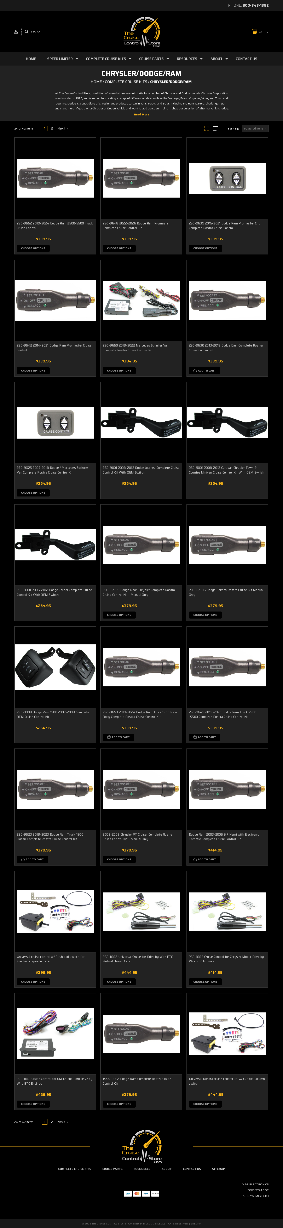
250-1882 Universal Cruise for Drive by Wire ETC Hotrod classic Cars (138, 959)
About (216, 58)
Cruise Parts (151, 58)
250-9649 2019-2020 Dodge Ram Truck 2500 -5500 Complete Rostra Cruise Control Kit (222, 715)
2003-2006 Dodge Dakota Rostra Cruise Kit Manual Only (226, 592)
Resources (187, 58)
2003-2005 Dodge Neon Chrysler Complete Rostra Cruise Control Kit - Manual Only (139, 592)
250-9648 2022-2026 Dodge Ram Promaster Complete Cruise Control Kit (136, 226)
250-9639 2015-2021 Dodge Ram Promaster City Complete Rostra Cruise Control (225, 226)
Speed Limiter (60, 58)
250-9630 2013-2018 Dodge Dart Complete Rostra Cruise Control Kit (226, 348)
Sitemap (218, 1169)
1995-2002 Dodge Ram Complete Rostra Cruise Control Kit (137, 1081)
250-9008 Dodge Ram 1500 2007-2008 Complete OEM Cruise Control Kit (53, 715)
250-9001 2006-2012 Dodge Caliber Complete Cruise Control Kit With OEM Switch (54, 592)
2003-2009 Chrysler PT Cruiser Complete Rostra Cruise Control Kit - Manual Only (138, 837)
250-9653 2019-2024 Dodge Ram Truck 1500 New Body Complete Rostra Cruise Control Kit (140, 715)
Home (31, 58)
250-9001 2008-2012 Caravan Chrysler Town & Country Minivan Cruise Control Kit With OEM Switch (226, 470)
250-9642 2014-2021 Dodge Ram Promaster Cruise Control (54, 348)
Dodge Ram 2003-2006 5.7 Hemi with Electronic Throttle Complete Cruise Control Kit (224, 837)
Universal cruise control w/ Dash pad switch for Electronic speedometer (51, 959)
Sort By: (233, 128)
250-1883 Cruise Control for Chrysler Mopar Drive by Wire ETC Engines (226, 959)
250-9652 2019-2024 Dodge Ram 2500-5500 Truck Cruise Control (55, 226)
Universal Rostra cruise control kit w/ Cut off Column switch (227, 1081)
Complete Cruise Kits (106, 58)
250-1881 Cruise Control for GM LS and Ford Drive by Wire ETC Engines (54, 1081)
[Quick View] (87, 146)
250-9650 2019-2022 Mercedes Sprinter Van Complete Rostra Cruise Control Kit (135, 348)
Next (61, 128)
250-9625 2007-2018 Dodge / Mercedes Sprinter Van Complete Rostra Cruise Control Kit (52, 470)
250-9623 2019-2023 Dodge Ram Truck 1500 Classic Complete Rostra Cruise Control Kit (50, 837)
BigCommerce (152, 1224)
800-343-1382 (256, 5)
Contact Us (246, 58)
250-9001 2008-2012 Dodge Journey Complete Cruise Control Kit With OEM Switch (141, 470)
